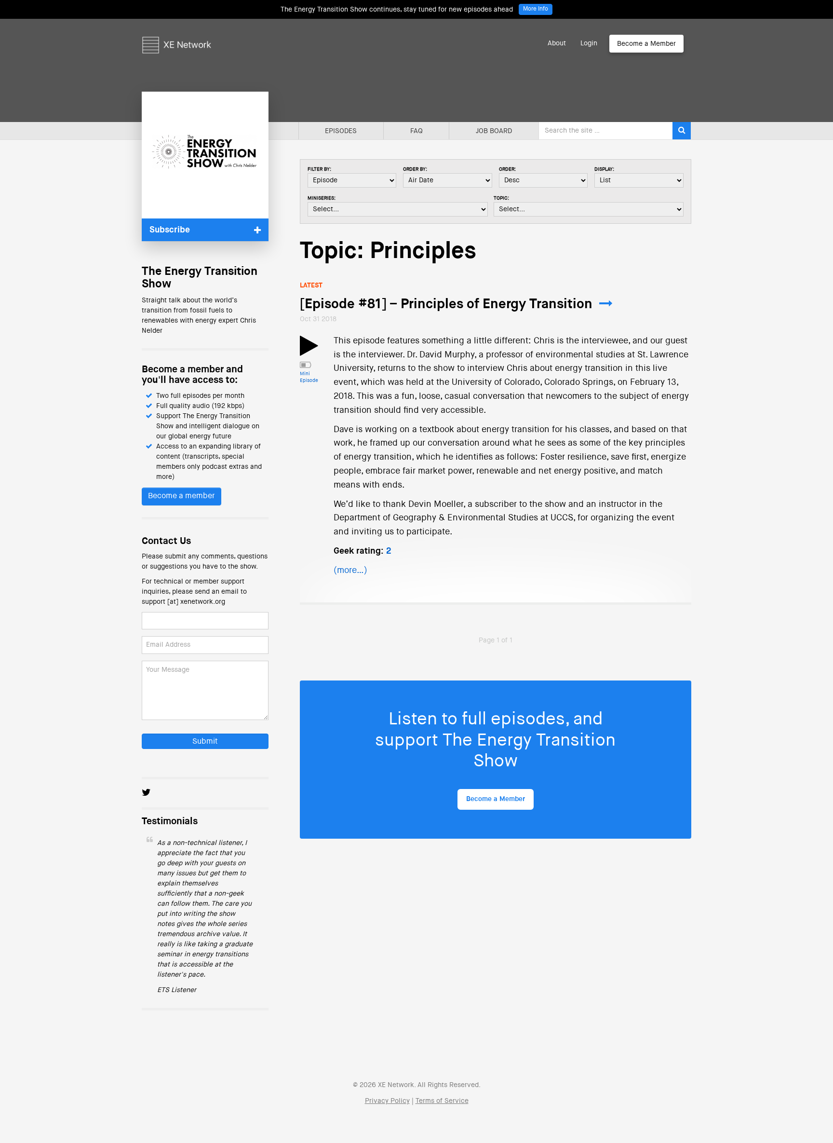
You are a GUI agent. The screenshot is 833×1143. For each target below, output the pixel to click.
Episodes (341, 131)
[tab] (205, 230)
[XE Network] (176, 31)
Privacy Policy (387, 1101)
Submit (205, 742)
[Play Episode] (309, 351)
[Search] (681, 130)
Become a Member (646, 44)
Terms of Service (442, 1101)
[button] (205, 230)
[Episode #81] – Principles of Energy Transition (446, 304)
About (557, 43)
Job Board (494, 131)
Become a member (181, 496)
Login (588, 43)
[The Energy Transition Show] (205, 154)
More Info (535, 9)
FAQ (416, 131)
